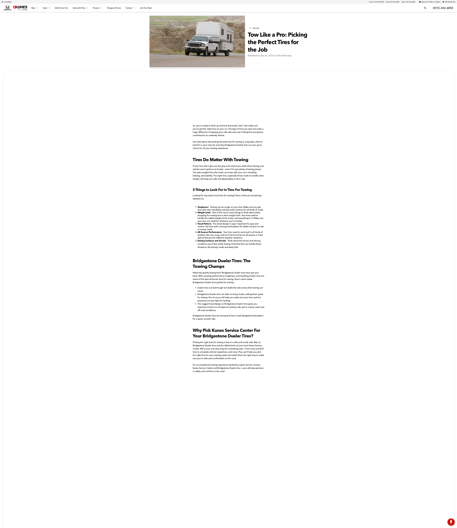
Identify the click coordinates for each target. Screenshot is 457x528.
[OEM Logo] (7, 8)
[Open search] (425, 8)
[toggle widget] (451, 522)
